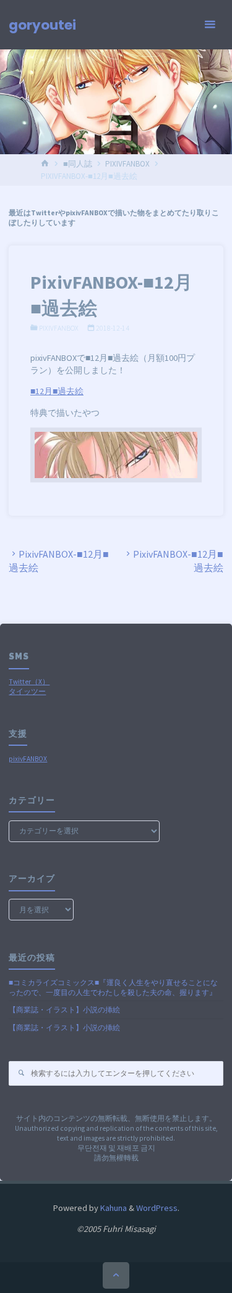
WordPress (157, 1207)
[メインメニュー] (209, 24)
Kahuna (112, 1207)
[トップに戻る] (116, 1275)
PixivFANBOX (127, 164)
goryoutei (42, 25)
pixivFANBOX (28, 758)
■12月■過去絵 (57, 391)
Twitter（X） (29, 681)
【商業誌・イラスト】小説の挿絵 (64, 1010)
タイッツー (27, 691)
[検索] (21, 1073)
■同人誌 (77, 164)
